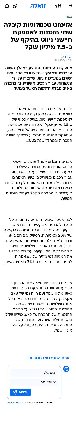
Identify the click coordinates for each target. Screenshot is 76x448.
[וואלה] (38, 6)
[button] (58, 6)
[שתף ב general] (7, 5)
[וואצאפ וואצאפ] (15, 6)
